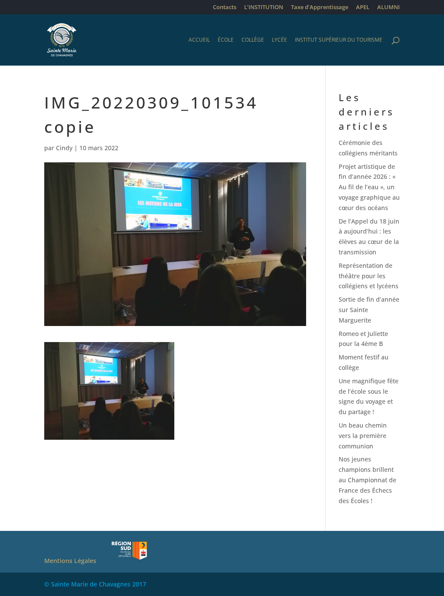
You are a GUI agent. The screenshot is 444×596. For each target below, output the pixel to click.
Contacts (224, 7)
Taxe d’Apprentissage (319, 7)
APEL (362, 7)
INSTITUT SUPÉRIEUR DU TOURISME (338, 40)
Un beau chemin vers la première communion (363, 435)
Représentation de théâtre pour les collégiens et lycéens (368, 275)
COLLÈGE (253, 40)
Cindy (64, 148)
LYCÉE (279, 40)
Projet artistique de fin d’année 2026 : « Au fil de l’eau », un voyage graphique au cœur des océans (369, 187)
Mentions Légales (70, 560)
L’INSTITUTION (263, 7)
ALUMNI (388, 7)
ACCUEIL (199, 40)
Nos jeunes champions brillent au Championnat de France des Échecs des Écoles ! (367, 479)
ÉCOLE (226, 40)
